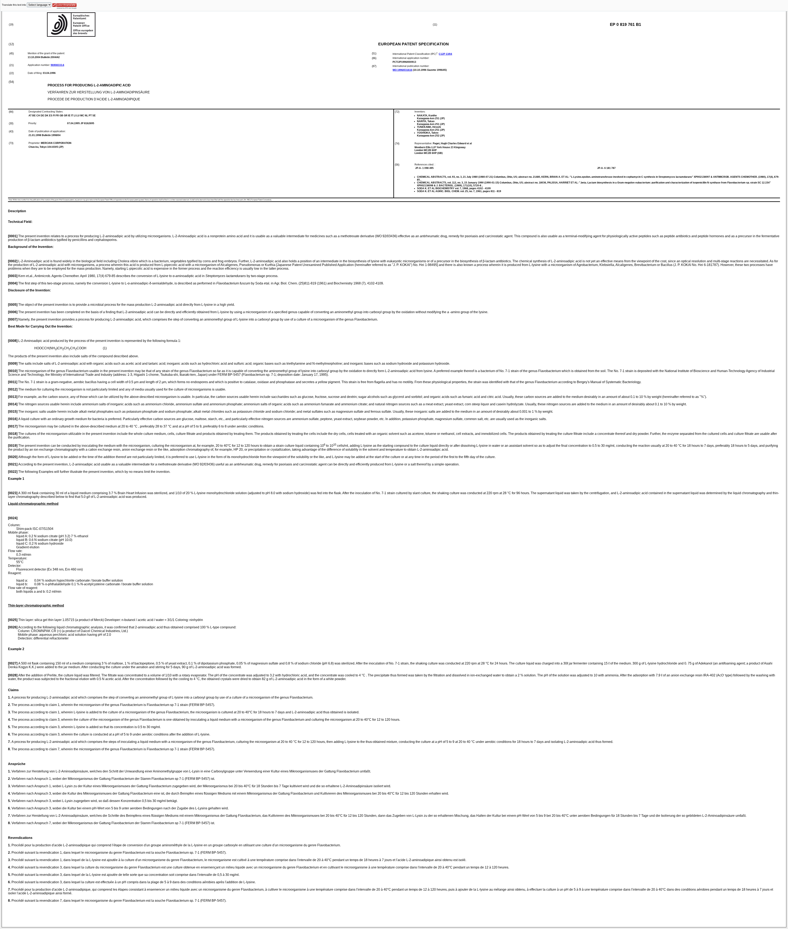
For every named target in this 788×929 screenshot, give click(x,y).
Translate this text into (14, 4)
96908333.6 (57, 65)
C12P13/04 (445, 54)
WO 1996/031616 (402, 70)
